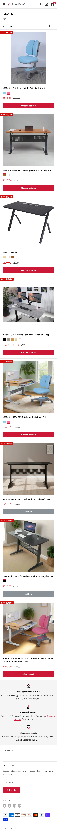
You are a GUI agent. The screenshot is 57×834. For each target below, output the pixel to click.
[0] (52, 4)
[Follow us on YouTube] (19, 806)
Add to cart (28, 674)
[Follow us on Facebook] (4, 806)
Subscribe (11, 790)
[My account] (46, 4)
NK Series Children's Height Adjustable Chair (24, 88)
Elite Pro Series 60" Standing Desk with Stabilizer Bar (28, 170)
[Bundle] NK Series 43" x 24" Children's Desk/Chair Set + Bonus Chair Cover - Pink (28, 660)
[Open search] (41, 4)
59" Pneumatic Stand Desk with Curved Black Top (26, 499)
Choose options (28, 105)
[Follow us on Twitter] (9, 806)
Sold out (28, 511)
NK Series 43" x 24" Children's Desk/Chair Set (24, 417)
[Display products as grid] (49, 26)
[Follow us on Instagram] (14, 806)
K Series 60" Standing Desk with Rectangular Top (26, 334)
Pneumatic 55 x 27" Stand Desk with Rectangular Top (28, 576)
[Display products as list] (53, 26)
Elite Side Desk (10, 252)
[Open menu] (4, 4)
